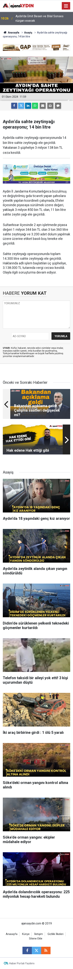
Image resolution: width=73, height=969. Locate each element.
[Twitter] (21, 106)
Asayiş (28, 32)
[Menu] (66, 6)
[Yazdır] (50, 106)
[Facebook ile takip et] (27, 950)
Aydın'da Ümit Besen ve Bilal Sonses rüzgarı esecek (39, 18)
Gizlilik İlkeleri (55, 934)
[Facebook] (14, 106)
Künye (26, 934)
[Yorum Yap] (58, 106)
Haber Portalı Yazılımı (21, 963)
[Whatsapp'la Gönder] (35, 106)
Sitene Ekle (35, 938)
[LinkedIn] (28, 106)
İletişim (38, 934)
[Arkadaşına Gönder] (43, 106)
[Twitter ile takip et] (36, 950)
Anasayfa (13, 32)
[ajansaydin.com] (18, 5)
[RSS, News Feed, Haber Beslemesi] (46, 950)
